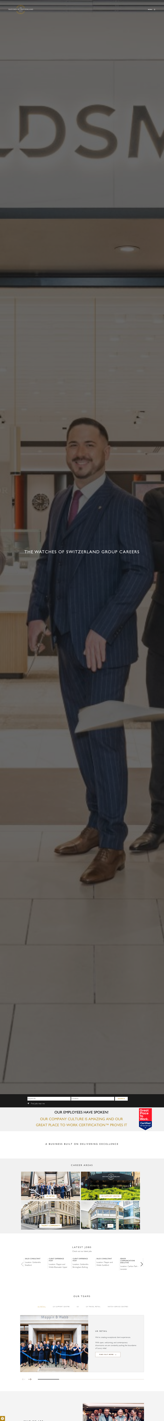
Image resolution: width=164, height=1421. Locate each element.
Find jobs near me (38, 1103)
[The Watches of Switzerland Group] (20, 9)
